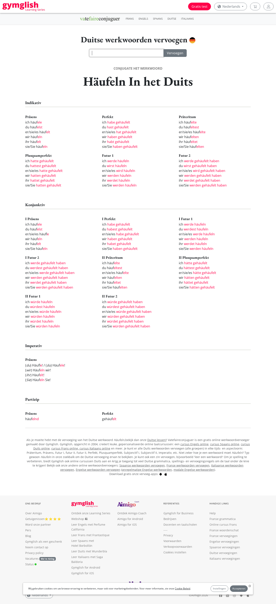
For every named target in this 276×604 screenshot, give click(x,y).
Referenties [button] (171, 503)
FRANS (130, 18)
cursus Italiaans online (95, 448)
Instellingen (219, 588)
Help (213, 513)
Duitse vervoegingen (223, 553)
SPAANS (158, 18)
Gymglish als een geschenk (43, 541)
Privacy (168, 535)
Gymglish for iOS (82, 573)
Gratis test (200, 6)
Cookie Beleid (182, 588)
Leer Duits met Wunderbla (89, 551)
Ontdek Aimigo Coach (131, 513)
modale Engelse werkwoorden (194, 470)
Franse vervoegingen (224, 536)
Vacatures (32, 558)
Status (30, 564)
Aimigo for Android (130, 519)
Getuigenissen (35, 519)
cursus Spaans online (224, 444)
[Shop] (255, 6)
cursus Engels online (194, 444)
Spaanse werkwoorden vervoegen (142, 465)
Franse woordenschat (224, 530)
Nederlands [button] (231, 6)
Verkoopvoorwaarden (177, 547)
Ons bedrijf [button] (33, 503)
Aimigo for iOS (127, 524)
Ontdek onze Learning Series (90, 513)
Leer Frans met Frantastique (90, 535)
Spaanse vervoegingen (225, 547)
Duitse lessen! (156, 440)
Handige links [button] (219, 503)
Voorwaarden (172, 541)
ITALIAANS (187, 18)
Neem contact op (36, 547)
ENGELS (143, 18)
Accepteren (238, 588)
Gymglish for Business (178, 513)
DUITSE (171, 18)
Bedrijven (169, 519)
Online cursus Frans (223, 524)
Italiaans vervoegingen (225, 558)
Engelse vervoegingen (224, 541)
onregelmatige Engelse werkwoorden (147, 470)
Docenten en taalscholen (180, 524)
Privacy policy (34, 553)
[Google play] (160, 474)
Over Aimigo (33, 513)
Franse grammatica (223, 519)
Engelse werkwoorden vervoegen (98, 470)
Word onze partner (38, 524)
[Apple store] (165, 474)
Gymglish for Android (85, 567)
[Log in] (268, 6)
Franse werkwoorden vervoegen (188, 465)
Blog (28, 536)
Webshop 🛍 (79, 519)
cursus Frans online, (65, 448)
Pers (28, 530)
